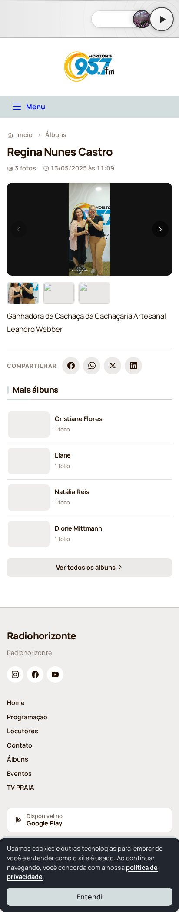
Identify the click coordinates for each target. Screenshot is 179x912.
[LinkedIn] (133, 365)
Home (16, 702)
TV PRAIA (20, 787)
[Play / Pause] (161, 19)
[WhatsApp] (91, 365)
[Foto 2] (59, 293)
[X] (112, 365)
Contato (19, 745)
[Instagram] (15, 674)
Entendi (89, 897)
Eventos (19, 773)
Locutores (22, 731)
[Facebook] (71, 365)
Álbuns (55, 134)
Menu (35, 106)
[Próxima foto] (160, 229)
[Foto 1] (23, 293)
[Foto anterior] (18, 229)
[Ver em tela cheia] (157, 197)
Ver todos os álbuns (86, 567)
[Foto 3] (94, 293)
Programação (27, 717)
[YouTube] (55, 674)
